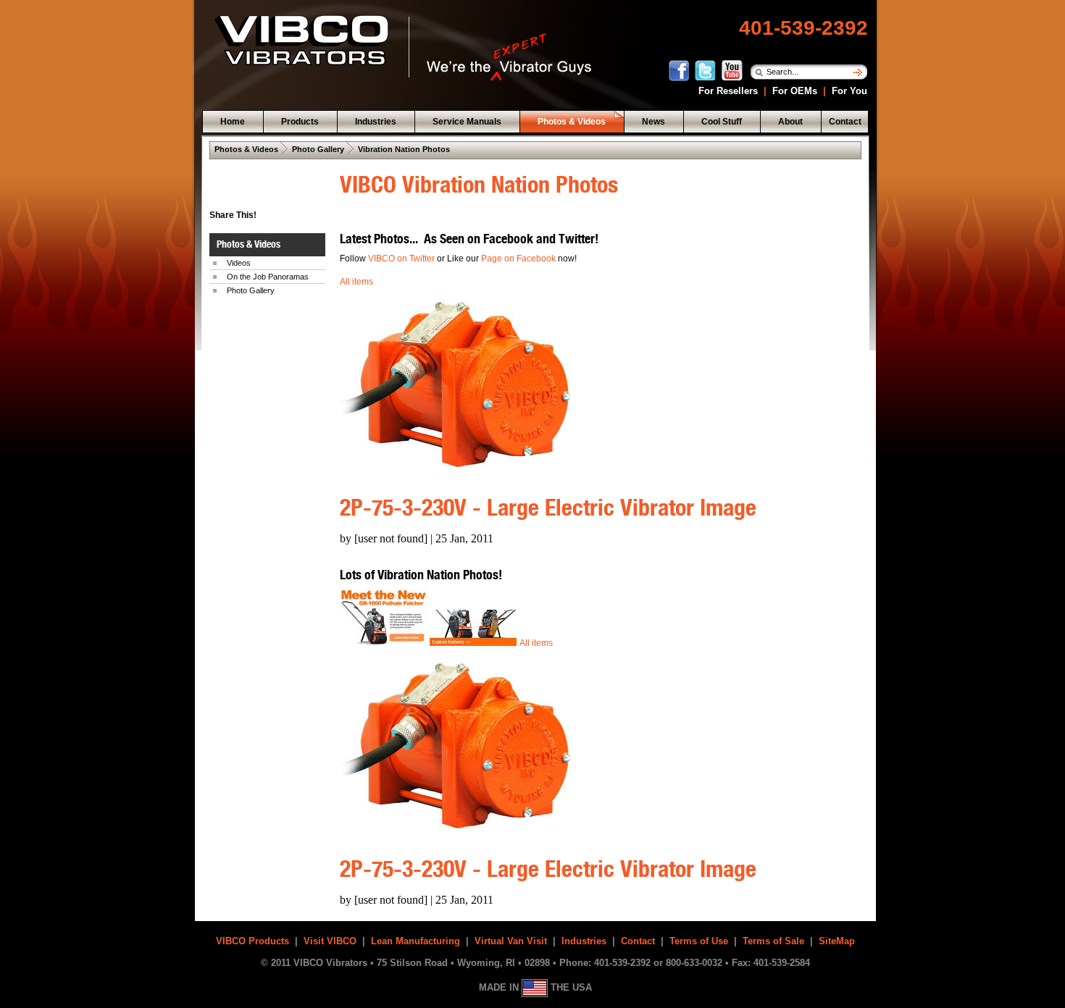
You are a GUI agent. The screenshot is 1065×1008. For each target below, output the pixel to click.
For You (848, 90)
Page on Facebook (519, 258)
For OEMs (794, 90)
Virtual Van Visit (511, 941)
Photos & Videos (246, 149)
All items (356, 282)
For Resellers (727, 90)
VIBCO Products (252, 941)
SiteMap (837, 941)
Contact (638, 941)
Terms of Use (698, 941)
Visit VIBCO (330, 941)
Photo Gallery (318, 149)
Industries (583, 941)
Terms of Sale (773, 941)
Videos (239, 263)
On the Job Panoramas (268, 276)
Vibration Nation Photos (404, 149)
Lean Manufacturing (415, 941)
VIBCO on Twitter (401, 258)
